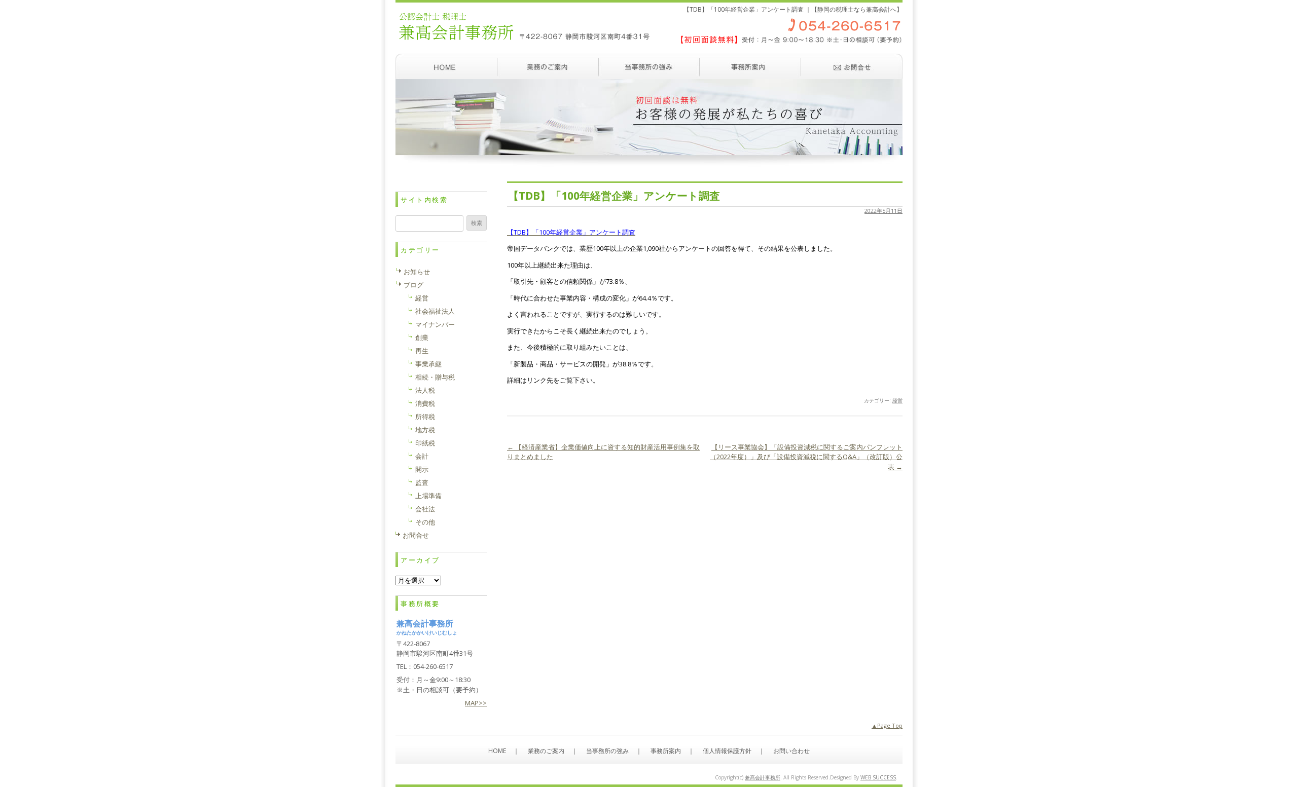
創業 (421, 337)
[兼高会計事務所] (649, 48)
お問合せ (416, 535)
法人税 (425, 390)
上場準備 (428, 495)
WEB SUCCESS (878, 777)
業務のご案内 (547, 66)
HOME (497, 750)
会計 (421, 456)
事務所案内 (750, 66)
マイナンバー (435, 324)
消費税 (425, 403)
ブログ (413, 284)
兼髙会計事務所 (762, 777)
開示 (421, 469)
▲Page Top (887, 725)
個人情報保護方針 (727, 750)
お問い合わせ (852, 66)
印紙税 (425, 442)
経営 (897, 400)
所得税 (425, 416)
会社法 (425, 508)
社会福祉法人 (435, 311)
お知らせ (417, 271)
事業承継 (428, 363)
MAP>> (476, 702)
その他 (425, 522)
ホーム (446, 66)
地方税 (425, 429)
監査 (421, 482)
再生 (421, 350)
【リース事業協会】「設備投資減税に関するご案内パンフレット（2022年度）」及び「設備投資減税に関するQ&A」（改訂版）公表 (806, 456)
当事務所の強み (649, 66)
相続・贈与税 (435, 377)
